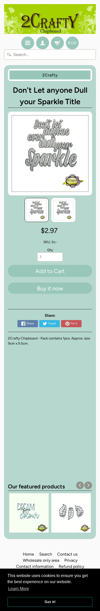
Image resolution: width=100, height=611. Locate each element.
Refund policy (71, 566)
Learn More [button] (18, 588)
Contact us (67, 554)
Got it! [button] (50, 602)
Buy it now (50, 288)
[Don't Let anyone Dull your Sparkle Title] (37, 210)
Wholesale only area (41, 560)
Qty (50, 250)
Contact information (35, 566)
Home (28, 554)
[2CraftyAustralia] (50, 19)
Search (45, 554)
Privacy (70, 560)
